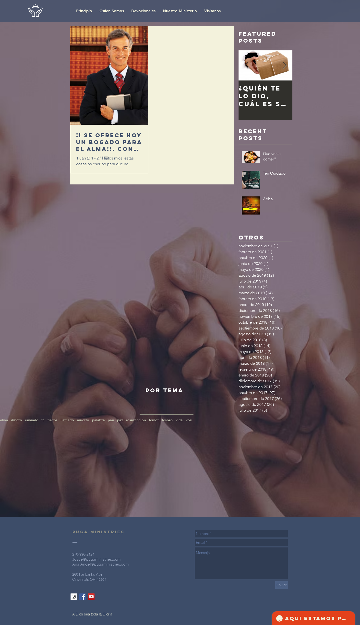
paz (120, 420)
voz (189, 420)
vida (179, 420)
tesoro (167, 420)
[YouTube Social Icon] (91, 596)
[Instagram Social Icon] (74, 596)
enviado (31, 420)
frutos (53, 420)
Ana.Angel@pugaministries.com (100, 564)
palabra (98, 420)
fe (43, 420)
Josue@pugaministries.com (96, 559)
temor (154, 420)
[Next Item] (284, 65)
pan (111, 420)
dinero (16, 420)
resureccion (136, 420)
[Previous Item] (246, 65)
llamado (67, 420)
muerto (83, 420)
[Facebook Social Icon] (82, 596)
